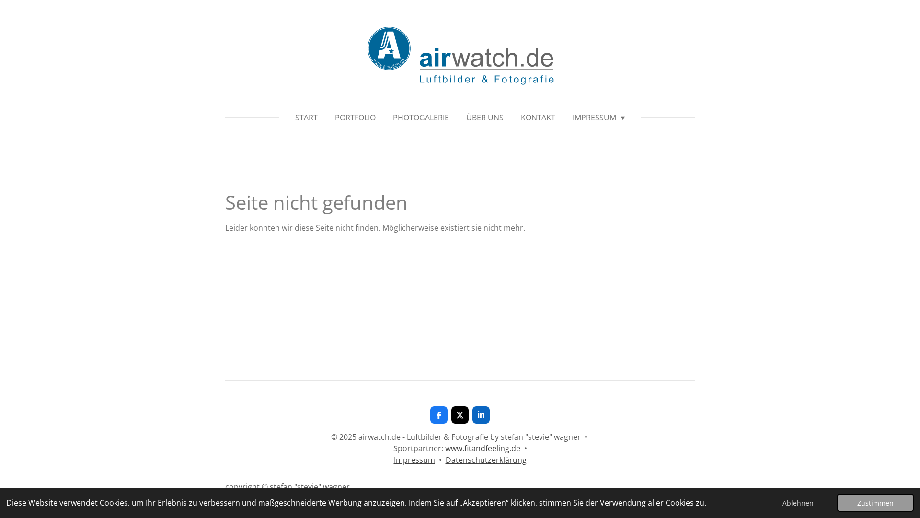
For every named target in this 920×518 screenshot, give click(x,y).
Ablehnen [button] (798, 502)
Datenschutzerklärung (486, 460)
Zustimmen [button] (875, 502)
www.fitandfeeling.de (482, 448)
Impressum (414, 460)
